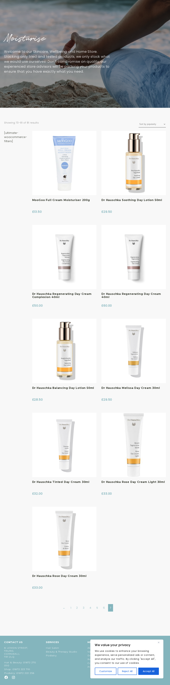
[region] (126, 659)
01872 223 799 (21, 669)
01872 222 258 (25, 673)
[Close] (160, 642)
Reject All (127, 671)
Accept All (148, 671)
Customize (105, 671)
